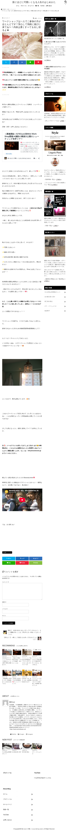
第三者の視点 (49, 301)
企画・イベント (8, 552)
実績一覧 (37, 5)
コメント (5, 582)
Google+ (22, 734)
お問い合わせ (49, 5)
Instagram (30, 734)
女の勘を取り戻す (50, 296)
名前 (4, 602)
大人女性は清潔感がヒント (52, 292)
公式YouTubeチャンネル (43, 778)
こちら (62, 120)
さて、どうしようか (50, 306)
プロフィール (23, 5)
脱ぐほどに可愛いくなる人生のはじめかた (34, 2)
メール (5, 609)
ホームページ (31, 5)
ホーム (17, 5)
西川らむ (12, 702)
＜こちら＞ (47, 60)
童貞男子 (47, 310)
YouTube (42, 5)
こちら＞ (46, 281)
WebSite (14, 734)
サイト (4, 615)
